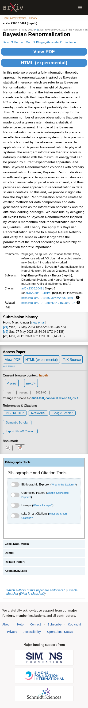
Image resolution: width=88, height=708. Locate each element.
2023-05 (41, 392)
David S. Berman (13, 42)
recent (23, 392)
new (8, 392)
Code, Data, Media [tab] (17, 543)
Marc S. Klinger (35, 42)
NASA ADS (38, 413)
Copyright (74, 624)
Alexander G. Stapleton (61, 42)
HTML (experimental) (44, 62)
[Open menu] (80, 7)
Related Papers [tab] (15, 561)
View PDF (44, 51)
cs (69, 398)
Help (20, 624)
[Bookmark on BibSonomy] (8, 448)
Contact (35, 624)
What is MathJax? (32, 593)
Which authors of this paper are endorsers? (35, 590)
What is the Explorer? (63, 484)
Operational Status (60, 631)
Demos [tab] (9, 552)
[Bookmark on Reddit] (20, 447)
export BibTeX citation (20, 431)
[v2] (5, 331)
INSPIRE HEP (15, 413)
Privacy (12, 632)
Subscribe (54, 624)
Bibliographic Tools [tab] (18, 462)
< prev (12, 383)
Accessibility (32, 632)
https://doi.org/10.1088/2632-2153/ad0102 (48, 302)
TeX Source (72, 360)
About (6, 624)
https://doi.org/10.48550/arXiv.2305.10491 (48, 297)
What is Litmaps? (43, 505)
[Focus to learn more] (77, 298)
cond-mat (37, 398)
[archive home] (13, 7)
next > (31, 383)
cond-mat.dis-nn (56, 398)
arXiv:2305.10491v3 (38, 292)
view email (38, 322)
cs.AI (76, 398)
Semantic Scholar (17, 422)
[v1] (5, 327)
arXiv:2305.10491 (32, 288)
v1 (36, 29)
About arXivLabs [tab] (16, 570)
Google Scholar (63, 413)
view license (9, 366)
